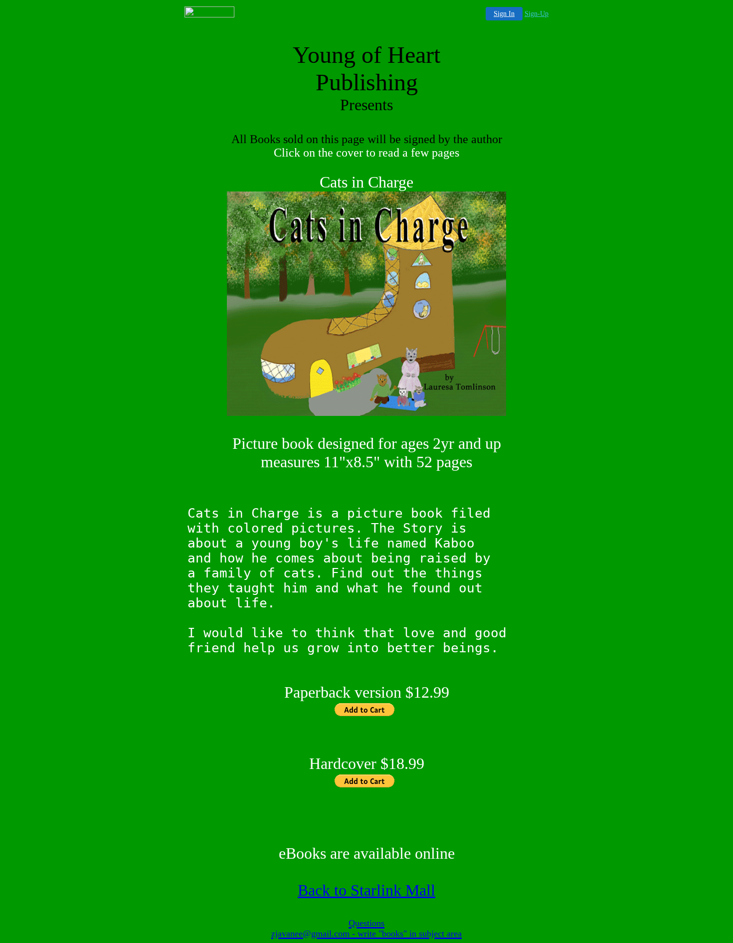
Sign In (504, 13)
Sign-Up (537, 13)
